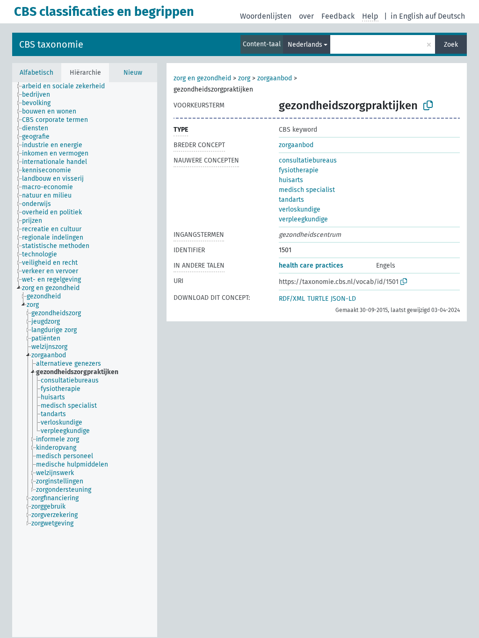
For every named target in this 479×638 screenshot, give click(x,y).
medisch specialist (307, 190)
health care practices (311, 265)
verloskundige (299, 209)
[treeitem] (67, 86)
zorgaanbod (274, 78)
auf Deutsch (445, 16)
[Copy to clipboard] (428, 106)
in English (407, 16)
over (306, 16)
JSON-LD (343, 299)
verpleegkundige (303, 219)
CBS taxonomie (51, 44)
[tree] (84, 359)
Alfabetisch (36, 73)
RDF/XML (292, 299)
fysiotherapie (299, 170)
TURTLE (317, 299)
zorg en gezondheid (202, 78)
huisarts (291, 180)
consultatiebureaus (308, 160)
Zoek (451, 45)
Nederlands (305, 45)
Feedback (338, 16)
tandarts (291, 200)
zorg (244, 78)
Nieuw (132, 73)
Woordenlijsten (265, 16)
